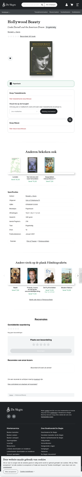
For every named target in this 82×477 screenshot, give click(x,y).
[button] (4, 275)
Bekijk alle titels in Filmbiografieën (41, 299)
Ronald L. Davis (14, 32)
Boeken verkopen (13, 438)
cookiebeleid (7, 467)
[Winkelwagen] (71, 4)
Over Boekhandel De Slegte (52, 428)
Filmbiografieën (43, 241)
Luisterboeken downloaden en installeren (21, 451)
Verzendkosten (46, 443)
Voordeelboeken (65, 12)
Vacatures (44, 451)
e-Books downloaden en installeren (19, 449)
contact (47, 410)
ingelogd (37, 379)
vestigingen (53, 412)
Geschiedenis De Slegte (49, 432)
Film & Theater (32, 241)
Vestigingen (45, 449)
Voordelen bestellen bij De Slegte (52, 435)
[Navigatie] (77, 4)
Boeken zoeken (12, 435)
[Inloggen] (66, 4)
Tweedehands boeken (41, 12)
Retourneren (11, 446)
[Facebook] (8, 416)
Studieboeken (76, 12)
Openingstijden (12, 440)
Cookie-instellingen (26, 471)
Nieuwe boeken (54, 12)
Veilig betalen (45, 440)
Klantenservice (13, 428)
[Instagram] (13, 416)
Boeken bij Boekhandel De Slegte (52, 438)
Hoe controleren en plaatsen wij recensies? (22, 384)
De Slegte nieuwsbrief (48, 454)
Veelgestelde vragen (47, 417)
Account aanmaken (13, 454)
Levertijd (10, 443)
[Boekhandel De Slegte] (9, 5)
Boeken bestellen (12, 432)
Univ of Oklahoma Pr (33, 200)
